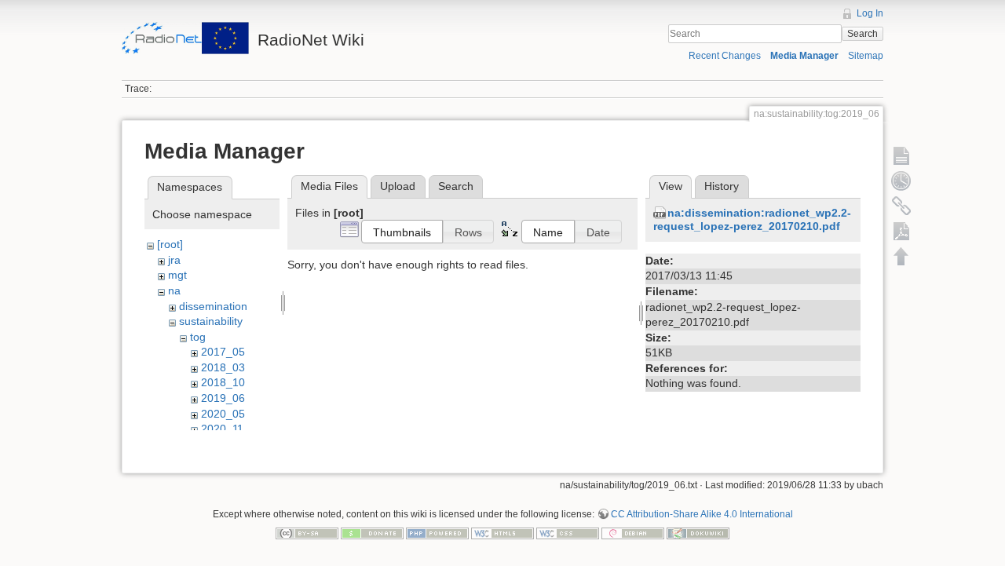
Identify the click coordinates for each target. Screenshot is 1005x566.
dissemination (213, 306)
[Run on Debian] (632, 532)
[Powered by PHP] (437, 532)
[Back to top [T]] (901, 255)
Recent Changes (725, 55)
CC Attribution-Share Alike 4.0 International (702, 514)
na (174, 290)
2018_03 (223, 367)
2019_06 (223, 398)
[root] (170, 244)
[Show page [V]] (901, 155)
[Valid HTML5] (502, 532)
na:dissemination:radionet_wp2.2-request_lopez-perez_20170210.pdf (752, 219)
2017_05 (223, 351)
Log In (870, 13)
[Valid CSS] (567, 532)
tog (198, 336)
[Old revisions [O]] (901, 180)
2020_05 (223, 413)
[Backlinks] (901, 205)
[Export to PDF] (901, 230)
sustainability (211, 321)
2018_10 (223, 382)
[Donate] (372, 532)
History (721, 186)
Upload (397, 186)
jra (174, 260)
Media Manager (804, 55)
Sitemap (865, 55)
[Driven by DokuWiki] (698, 532)
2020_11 (222, 428)
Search (862, 33)
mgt (177, 274)
